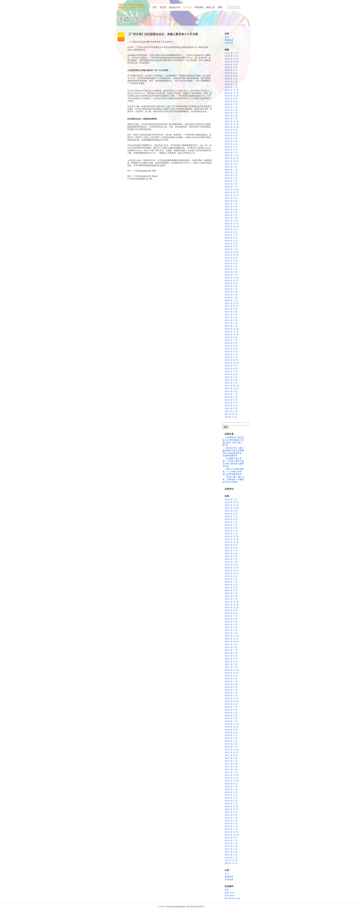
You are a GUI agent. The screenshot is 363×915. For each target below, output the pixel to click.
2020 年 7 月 (231, 235)
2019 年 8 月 (231, 258)
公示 (227, 37)
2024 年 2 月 (231, 116)
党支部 (163, 7)
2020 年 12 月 (232, 224)
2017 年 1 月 (231, 326)
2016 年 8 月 (231, 337)
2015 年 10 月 (232, 363)
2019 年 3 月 (231, 269)
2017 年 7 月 (231, 314)
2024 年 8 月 (231, 101)
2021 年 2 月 (231, 218)
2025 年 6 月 (231, 73)
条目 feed (229, 892)
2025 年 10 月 (232, 62)
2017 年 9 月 (231, 309)
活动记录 (229, 43)
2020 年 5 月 (231, 241)
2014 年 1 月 (231, 411)
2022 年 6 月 (231, 172)
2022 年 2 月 (231, 184)
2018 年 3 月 (231, 295)
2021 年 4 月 (231, 212)
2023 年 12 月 (232, 121)
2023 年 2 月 (231, 150)
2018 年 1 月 (231, 300)
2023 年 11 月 (232, 124)
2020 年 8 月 (231, 232)
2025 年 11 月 (232, 59)
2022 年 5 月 (231, 175)
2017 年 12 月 (232, 303)
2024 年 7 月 (231, 104)
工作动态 (187, 7)
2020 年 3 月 (231, 246)
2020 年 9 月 (231, 229)
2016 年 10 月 (232, 334)
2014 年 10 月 (232, 388)
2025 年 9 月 (231, 64)
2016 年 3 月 (231, 351)
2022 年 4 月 (231, 178)
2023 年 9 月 (231, 130)
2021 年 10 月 (232, 195)
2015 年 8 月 (231, 368)
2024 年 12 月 (232, 90)
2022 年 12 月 (232, 155)
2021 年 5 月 (231, 209)
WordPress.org (232, 898)
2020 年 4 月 (231, 243)
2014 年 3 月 (231, 405)
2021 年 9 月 (231, 198)
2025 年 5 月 (231, 76)
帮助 (220, 7)
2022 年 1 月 (231, 187)
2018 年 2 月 (231, 297)
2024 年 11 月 (232, 93)
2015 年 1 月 (231, 383)
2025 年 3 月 (231, 81)
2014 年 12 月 (232, 386)
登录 (227, 890)
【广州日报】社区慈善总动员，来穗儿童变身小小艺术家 (162, 34)
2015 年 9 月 (231, 366)
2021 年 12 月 (232, 189)
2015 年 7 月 (231, 371)
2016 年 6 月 (231, 343)
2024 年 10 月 (232, 96)
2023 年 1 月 (231, 152)
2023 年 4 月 (231, 144)
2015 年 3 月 (231, 380)
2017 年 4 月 (231, 320)
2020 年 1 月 (231, 249)
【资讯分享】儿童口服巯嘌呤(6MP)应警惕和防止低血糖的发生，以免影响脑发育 (233, 452)
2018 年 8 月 (231, 286)
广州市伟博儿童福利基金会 (175, 907)
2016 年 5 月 (231, 346)
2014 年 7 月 (231, 394)
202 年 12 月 (231, 414)
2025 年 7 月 (231, 70)
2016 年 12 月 (232, 329)
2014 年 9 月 (231, 391)
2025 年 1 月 (231, 87)
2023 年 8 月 (231, 133)
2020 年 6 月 (231, 238)
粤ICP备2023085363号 (196, 907)
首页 (154, 7)
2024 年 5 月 (231, 107)
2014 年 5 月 (231, 400)
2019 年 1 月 (231, 275)
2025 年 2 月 (231, 84)
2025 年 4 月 (231, 79)
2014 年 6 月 (231, 397)
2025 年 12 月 (232, 56)
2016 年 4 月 (231, 349)
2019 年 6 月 (231, 263)
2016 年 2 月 (231, 354)
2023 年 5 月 (231, 141)
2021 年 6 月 (231, 206)
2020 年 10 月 (232, 226)
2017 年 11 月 (232, 306)
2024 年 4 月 (231, 110)
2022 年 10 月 (232, 161)
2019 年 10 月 (232, 255)
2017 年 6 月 (231, 317)
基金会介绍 (174, 7)
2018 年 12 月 (232, 278)
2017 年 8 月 (231, 312)
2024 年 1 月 (231, 118)
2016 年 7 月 (231, 340)
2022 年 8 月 (231, 167)
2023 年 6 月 (231, 138)
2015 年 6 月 (231, 374)
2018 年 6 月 (231, 292)
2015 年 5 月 (231, 377)
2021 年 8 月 (231, 201)
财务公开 (210, 7)
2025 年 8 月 (231, 67)
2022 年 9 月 (231, 164)
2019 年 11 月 (232, 252)
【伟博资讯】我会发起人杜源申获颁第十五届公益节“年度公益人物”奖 (233, 441)
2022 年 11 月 (232, 158)
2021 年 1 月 (231, 221)
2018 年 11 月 (232, 280)
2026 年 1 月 (231, 53)
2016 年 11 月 (232, 332)
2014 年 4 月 (231, 403)
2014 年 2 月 (231, 408)
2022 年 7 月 (231, 170)
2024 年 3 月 (231, 113)
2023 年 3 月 (231, 147)
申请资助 (198, 7)
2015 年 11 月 (232, 360)
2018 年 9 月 (231, 283)
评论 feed (229, 895)
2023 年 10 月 (232, 127)
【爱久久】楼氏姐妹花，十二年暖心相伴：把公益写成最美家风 (233, 471)
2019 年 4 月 (231, 266)
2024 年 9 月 (231, 98)
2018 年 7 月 (231, 289)
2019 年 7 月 (231, 260)
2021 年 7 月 (231, 204)
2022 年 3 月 (231, 181)
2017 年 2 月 (231, 323)
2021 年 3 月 (231, 215)
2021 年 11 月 (232, 192)
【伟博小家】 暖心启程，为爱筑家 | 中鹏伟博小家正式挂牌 (234, 479)
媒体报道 (229, 40)
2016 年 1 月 (231, 357)
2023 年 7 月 (231, 135)
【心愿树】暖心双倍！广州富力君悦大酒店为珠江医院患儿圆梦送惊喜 (233, 462)
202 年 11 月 (231, 417)
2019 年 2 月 (231, 272)
